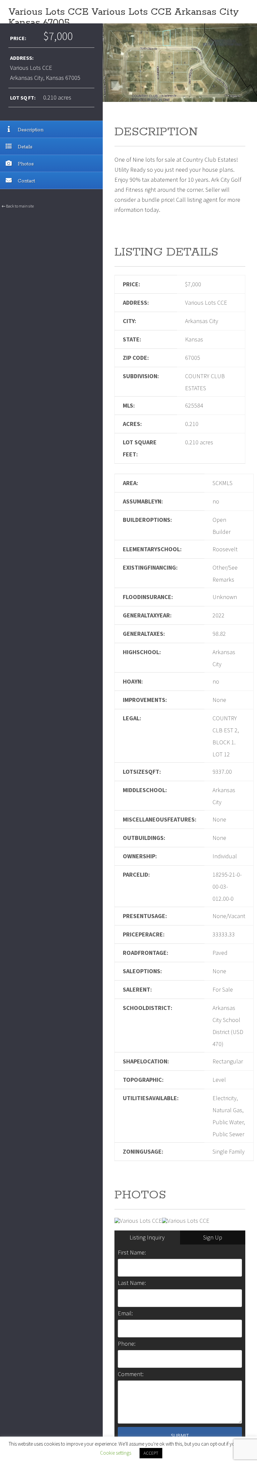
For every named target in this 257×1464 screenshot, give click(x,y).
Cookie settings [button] (115, 1453)
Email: (125, 1313)
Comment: (131, 1374)
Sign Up (212, 1237)
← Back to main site (18, 205)
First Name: (132, 1253)
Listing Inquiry (147, 1237)
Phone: (127, 1344)
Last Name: (132, 1283)
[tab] (147, 1237)
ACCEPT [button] (151, 1453)
